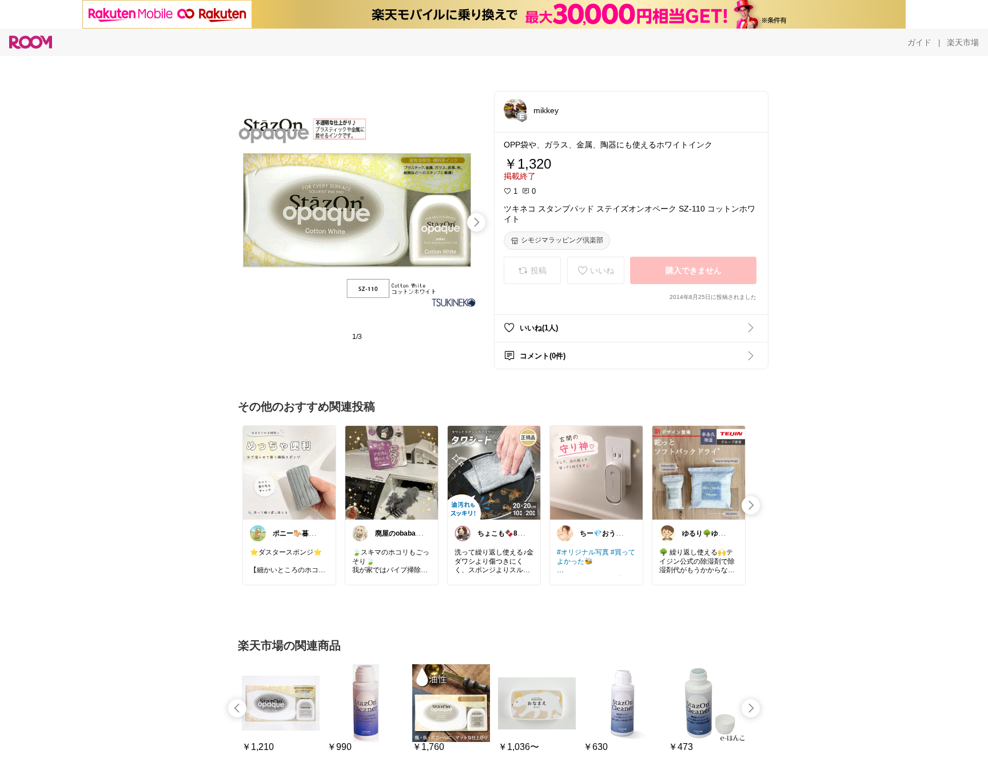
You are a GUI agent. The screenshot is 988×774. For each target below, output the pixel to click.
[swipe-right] (476, 222)
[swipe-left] (237, 708)
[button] (515, 109)
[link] (289, 472)
